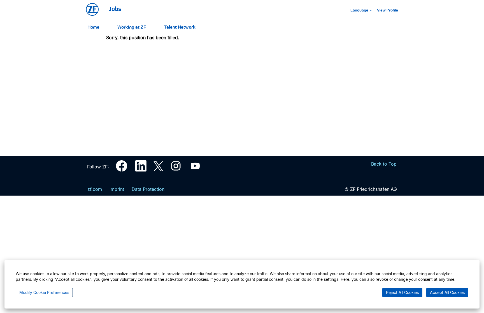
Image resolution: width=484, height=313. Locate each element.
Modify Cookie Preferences (44, 292)
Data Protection (148, 189)
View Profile (387, 9)
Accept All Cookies (447, 292)
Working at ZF (131, 26)
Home (93, 26)
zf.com (94, 189)
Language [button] (359, 9)
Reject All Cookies (402, 292)
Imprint (117, 189)
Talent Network (180, 26)
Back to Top (384, 164)
